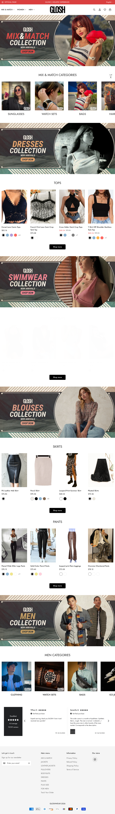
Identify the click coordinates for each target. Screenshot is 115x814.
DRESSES (44, 777)
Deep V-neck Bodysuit (39, 362)
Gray (73, 235)
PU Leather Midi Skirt (10, 490)
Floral (61, 498)
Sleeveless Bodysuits (67, 362)
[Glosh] (57, 9)
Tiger (65, 574)
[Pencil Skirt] (43, 470)
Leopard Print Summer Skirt (70, 490)
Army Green (7, 370)
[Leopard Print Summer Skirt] (72, 470)
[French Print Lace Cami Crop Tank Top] (43, 207)
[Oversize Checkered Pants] (101, 545)
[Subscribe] (28, 763)
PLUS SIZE (45, 785)
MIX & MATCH (46, 758)
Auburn (69, 235)
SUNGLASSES (16, 114)
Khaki (11, 574)
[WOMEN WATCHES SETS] (49, 96)
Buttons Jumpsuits (95, 362)
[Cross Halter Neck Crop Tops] (72, 207)
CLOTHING (16, 694)
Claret (44, 370)
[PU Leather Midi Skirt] (14, 470)
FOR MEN (45, 788)
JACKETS (44, 762)
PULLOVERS (45, 769)
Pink (40, 574)
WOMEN (20, 9)
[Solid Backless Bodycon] (14, 342)
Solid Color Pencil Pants (39, 566)
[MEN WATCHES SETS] (49, 676)
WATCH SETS (49, 114)
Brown (44, 498)
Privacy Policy (72, 758)
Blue (7, 235)
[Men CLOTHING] (16, 676)
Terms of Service (73, 769)
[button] (110, 9)
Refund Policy (72, 762)
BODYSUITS (45, 773)
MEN (31, 9)
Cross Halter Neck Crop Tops (70, 227)
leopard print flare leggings (70, 566)
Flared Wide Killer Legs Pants (13, 566)
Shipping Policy (73, 765)
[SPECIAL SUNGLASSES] (16, 96)
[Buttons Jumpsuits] (101, 342)
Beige (32, 498)
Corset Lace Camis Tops (11, 227)
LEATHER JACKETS (48, 765)
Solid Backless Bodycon (11, 362)
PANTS (43, 781)
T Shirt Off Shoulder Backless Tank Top (99, 228)
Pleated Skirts (93, 490)
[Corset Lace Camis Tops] (14, 207)
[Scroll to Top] (110, 801)
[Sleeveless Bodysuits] (72, 342)
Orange (97, 237)
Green (36, 370)
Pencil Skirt (34, 490)
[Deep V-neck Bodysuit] (43, 342)
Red (15, 235)
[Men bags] (82, 676)
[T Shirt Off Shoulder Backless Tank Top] (101, 207)
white (36, 237)
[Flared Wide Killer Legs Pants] (14, 545)
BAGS (82, 114)
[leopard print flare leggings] (72, 545)
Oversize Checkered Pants (98, 566)
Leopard (61, 574)
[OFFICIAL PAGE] (95, 759)
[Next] (110, 77)
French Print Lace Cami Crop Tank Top (41, 228)
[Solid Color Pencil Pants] (43, 545)
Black (3, 235)
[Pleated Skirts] (101, 470)
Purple (11, 235)
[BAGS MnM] (82, 96)
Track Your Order (47, 792)
